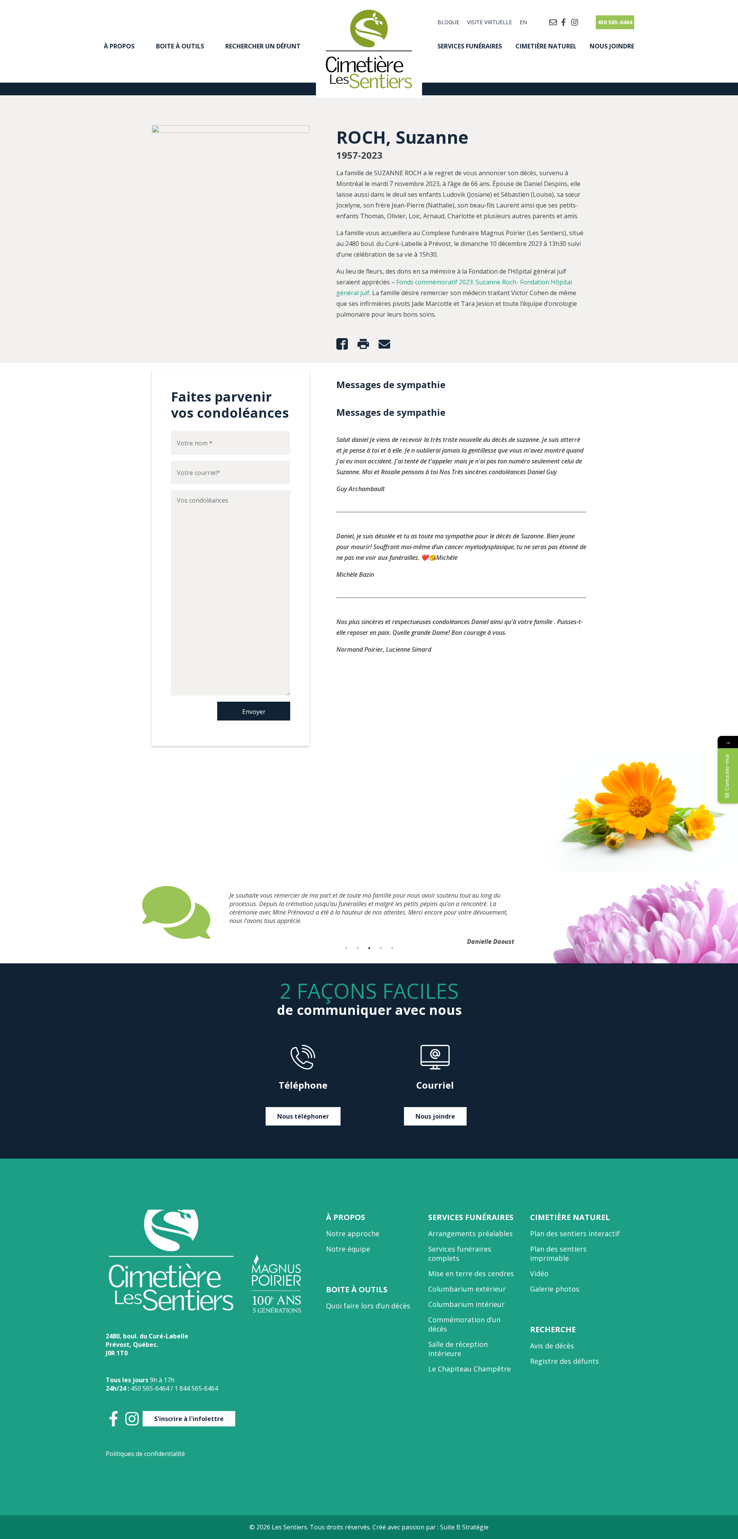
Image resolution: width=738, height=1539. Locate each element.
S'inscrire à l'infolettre (189, 1418)
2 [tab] (357, 948)
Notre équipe (348, 1248)
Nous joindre (612, 46)
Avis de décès (552, 1345)
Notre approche (352, 1233)
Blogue (448, 22)
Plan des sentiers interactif (575, 1233)
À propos (119, 46)
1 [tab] (346, 948)
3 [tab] (369, 948)
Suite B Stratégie (464, 1527)
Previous (136, 912)
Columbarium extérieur (467, 1288)
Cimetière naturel (546, 46)
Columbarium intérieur (466, 1304)
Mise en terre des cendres (471, 1273)
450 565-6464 (615, 22)
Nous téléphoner (303, 1116)
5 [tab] (392, 948)
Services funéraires (469, 46)
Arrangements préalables (470, 1233)
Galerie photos (554, 1288)
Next (601, 912)
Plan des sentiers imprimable (558, 1253)
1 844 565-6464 (196, 1388)
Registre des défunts (564, 1361)
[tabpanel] (369, 912)
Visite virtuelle (489, 22)
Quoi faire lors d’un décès (368, 1305)
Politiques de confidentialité (145, 1453)
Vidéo (539, 1273)
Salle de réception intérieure (458, 1349)
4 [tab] (380, 948)
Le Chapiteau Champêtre (469, 1368)
